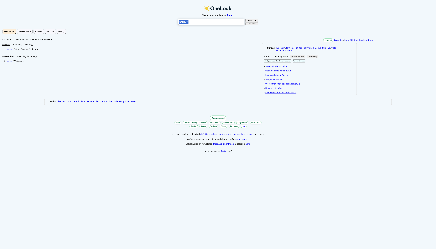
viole (333, 48)
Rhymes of (273, 88)
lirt (297, 48)
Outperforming (312, 56)
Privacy (223, 126)
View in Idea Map (299, 61)
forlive (9, 49)
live (328, 48)
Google (336, 40)
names (237, 134)
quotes (229, 134)
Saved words (214, 123)
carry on (308, 48)
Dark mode (234, 126)
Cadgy (230, 15)
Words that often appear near (282, 84)
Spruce (203, 126)
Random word (228, 123)
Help (243, 126)
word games (242, 139)
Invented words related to (280, 92)
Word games (255, 123)
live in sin (280, 48)
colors (250, 134)
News (341, 40)
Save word (328, 40)
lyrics (243, 134)
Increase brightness (223, 144)
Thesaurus (252, 24)
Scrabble (362, 40)
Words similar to (276, 66)
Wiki (351, 40)
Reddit (356, 40)
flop (301, 48)
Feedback (213, 126)
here (247, 144)
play (315, 48)
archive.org (369, 40)
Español (194, 126)
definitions (205, 134)
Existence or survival (297, 56)
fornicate (290, 48)
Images (346, 40)
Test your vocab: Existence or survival (277, 61)
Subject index (242, 123)
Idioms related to (276, 75)
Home (178, 123)
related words (218, 134)
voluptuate (281, 50)
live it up (322, 48)
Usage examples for (278, 71)
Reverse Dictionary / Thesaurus (195, 123)
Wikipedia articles (273, 79)
